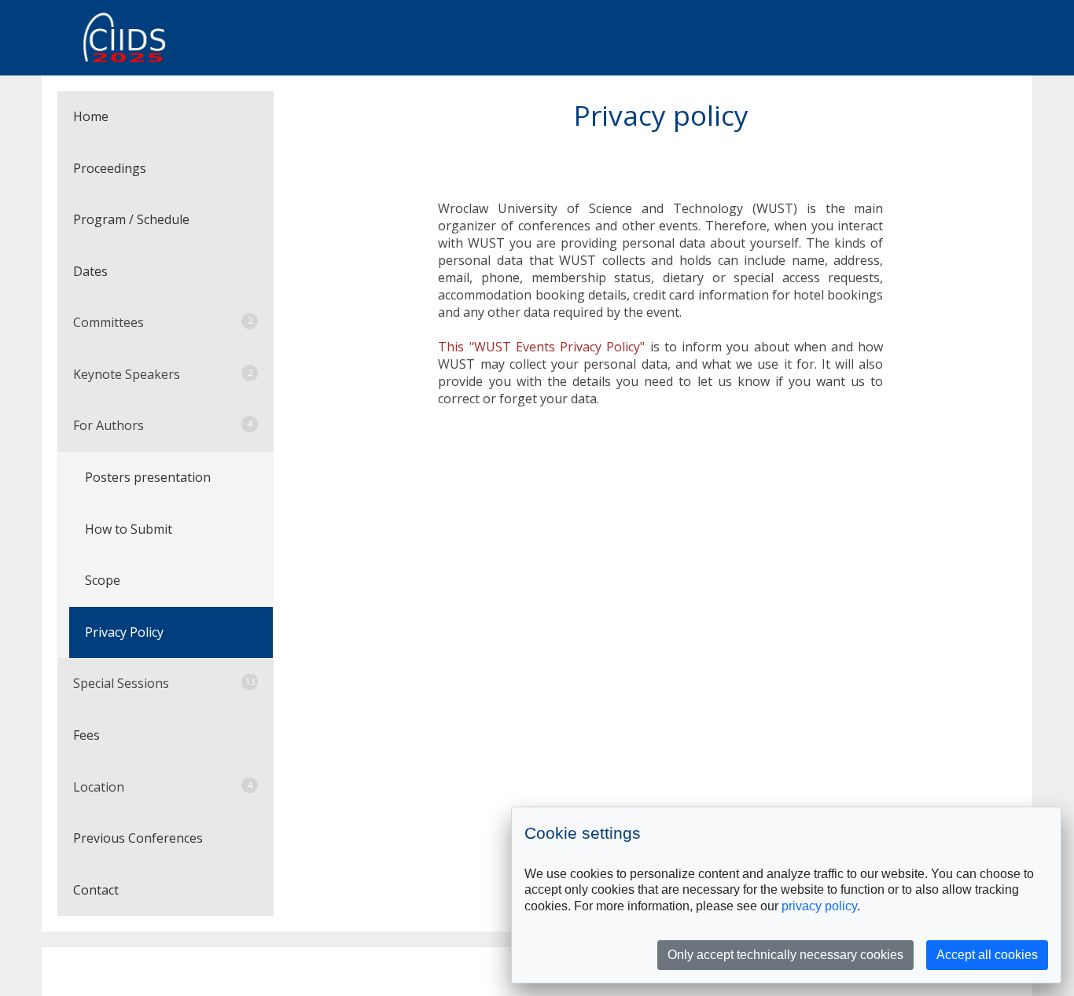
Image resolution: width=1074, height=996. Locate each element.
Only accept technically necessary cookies (785, 954)
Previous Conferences (138, 838)
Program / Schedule (131, 219)
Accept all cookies (987, 954)
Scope (102, 580)
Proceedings (109, 168)
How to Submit (128, 529)
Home (91, 116)
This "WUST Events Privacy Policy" (541, 346)
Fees (86, 735)
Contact (96, 890)
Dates (90, 271)
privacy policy (819, 906)
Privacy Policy (124, 632)
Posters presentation (148, 477)
